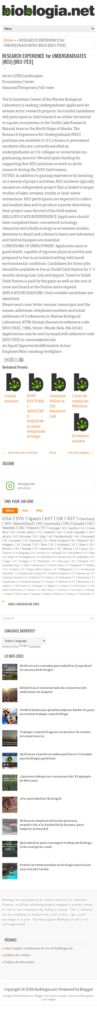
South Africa (27, 532)
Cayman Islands (12, 577)
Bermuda (84, 577)
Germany (87, 519)
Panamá (36, 540)
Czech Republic (75, 532)
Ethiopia (90, 589)
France (33, 528)
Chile (91, 552)
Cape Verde (47, 589)
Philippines (66, 569)
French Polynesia (59, 573)
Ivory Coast (22, 594)
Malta (48, 594)
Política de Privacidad (19, 962)
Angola (6, 585)
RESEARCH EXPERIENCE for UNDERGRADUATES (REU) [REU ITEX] (44, 59)
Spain (35, 518)
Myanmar (83, 581)
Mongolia (38, 585)
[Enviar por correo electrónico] (6, 360)
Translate (34, 646)
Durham (77, 589)
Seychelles (75, 552)
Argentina (83, 556)
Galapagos (24, 552)
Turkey (49, 577)
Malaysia (44, 561)
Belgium (8, 544)
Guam (50, 581)
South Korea (79, 585)
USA (7, 518)
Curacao (62, 589)
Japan (85, 548)
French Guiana (31, 581)
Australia (52, 523)
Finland (49, 532)
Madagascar (28, 556)
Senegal (56, 552)
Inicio (53, 452)
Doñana (14, 569)
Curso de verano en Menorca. (80, 401)
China (82, 544)
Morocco (65, 581)
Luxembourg (10, 565)
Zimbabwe (85, 594)
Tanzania (64, 561)
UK (60, 518)
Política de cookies (17, 955)
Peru (44, 544)
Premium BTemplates (81, 995)
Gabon (7, 552)
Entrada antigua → (80, 452)
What (39, 510)
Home (9, 40)
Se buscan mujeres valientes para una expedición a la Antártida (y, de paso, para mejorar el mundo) (52, 824)
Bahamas (66, 577)
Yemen (71, 594)
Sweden (9, 528)
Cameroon (83, 573)
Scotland (63, 544)
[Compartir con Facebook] (21, 360)
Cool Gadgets (48, 999)
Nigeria (52, 585)
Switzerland (23, 523)
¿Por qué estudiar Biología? (41, 798)
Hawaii (27, 548)
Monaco (59, 594)
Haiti (9, 594)
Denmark (88, 536)
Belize (91, 565)
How (25, 510)
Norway (26, 536)
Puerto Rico (57, 565)
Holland (34, 577)
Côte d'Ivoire (21, 585)
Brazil (27, 544)
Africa (7, 536)
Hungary (25, 561)
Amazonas (65, 556)
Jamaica (36, 594)
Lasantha (61, 995)
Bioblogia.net (46, 989)
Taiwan (32, 589)
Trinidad (83, 561)
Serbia (64, 585)
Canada (78, 523)
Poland (82, 540)
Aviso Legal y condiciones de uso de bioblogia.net (39, 948)
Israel (41, 552)
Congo (7, 561)
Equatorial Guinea (31, 573)
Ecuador (16, 540)
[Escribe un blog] (11, 360)
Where (10, 510)
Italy (43, 536)
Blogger (86, 989)
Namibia (47, 556)
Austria (74, 528)
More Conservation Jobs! (23, 604)
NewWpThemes (24, 995)
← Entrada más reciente (21, 452)
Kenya (68, 548)
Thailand (76, 565)
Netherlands (64, 536)
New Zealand (59, 540)
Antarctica (47, 548)
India (11, 556)
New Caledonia (34, 565)
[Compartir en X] (16, 360)
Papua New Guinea (40, 569)
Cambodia (9, 581)
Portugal (54, 528)
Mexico (8, 548)
